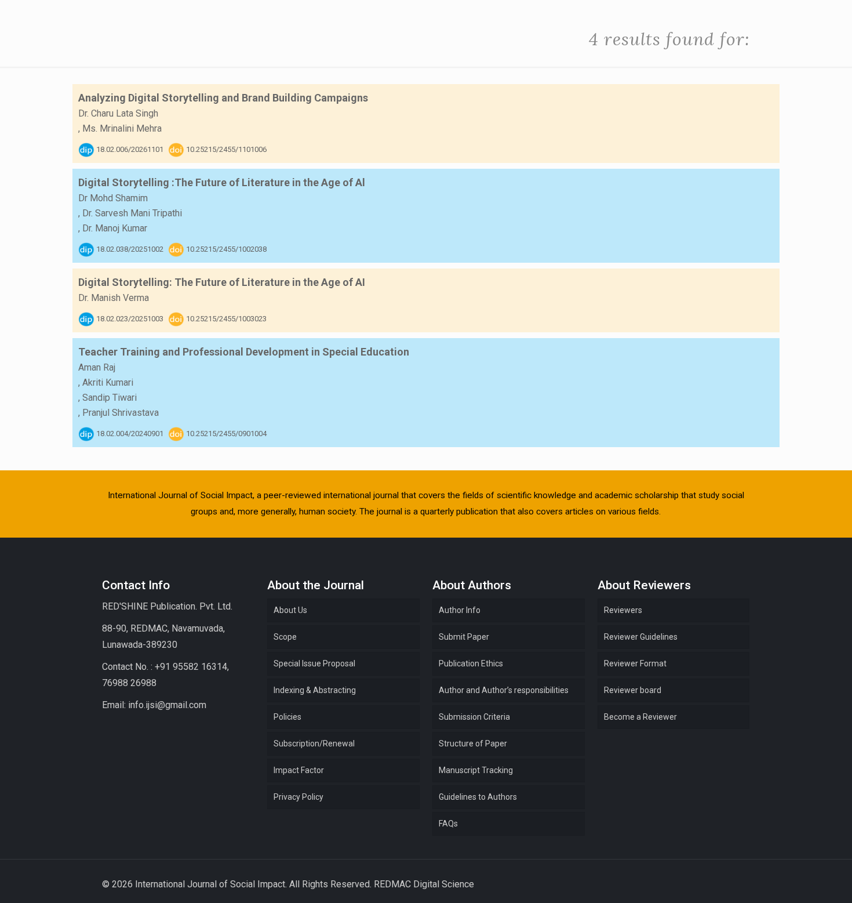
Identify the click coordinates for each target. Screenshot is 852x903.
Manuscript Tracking (476, 770)
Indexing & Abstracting (315, 690)
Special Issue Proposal (314, 663)
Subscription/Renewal (314, 743)
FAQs (448, 823)
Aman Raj (96, 367)
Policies (287, 716)
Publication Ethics (471, 663)
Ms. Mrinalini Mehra (122, 128)
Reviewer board (632, 690)
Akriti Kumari (107, 382)
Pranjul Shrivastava (120, 412)
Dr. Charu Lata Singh (118, 113)
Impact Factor (299, 770)
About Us (290, 610)
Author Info (459, 610)
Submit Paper (464, 636)
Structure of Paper (473, 743)
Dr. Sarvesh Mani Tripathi (132, 213)
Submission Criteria (474, 716)
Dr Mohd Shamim (113, 198)
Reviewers (623, 610)
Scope (285, 636)
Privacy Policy (298, 797)
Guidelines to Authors (478, 797)
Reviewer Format (635, 663)
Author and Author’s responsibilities (504, 690)
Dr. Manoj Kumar (114, 228)
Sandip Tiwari (109, 397)
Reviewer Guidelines (641, 636)
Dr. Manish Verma (113, 297)
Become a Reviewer (640, 716)
